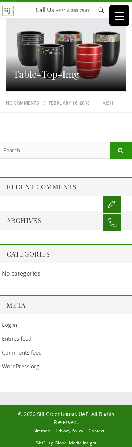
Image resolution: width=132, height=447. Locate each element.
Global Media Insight (75, 443)
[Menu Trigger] (119, 15)
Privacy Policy (69, 431)
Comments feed (22, 352)
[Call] (112, 222)
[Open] (112, 204)
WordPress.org (20, 366)
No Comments (22, 103)
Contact (96, 431)
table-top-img (46, 74)
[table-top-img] (66, 48)
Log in (9, 324)
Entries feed (17, 338)
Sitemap (41, 431)
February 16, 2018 (70, 103)
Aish (108, 103)
